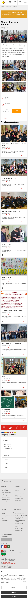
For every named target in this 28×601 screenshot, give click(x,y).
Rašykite (4, 540)
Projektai (3, 518)
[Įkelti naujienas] (9, 2)
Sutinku (14, 596)
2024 (6, 463)
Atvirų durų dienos (6, 244)
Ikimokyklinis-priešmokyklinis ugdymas (21, 489)
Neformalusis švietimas (20, 492)
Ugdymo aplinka (5, 490)
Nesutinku (14, 592)
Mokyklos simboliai (6, 494)
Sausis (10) (7, 455)
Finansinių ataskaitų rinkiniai (8, 515)
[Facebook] (2, 546)
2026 (6, 440)
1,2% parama (4, 522)
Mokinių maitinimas (19, 498)
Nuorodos (17, 512)
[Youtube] (5, 546)
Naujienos (8, 6)
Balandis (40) (8, 448)
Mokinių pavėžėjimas (19, 496)
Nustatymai (14, 588)
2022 (6, 471)
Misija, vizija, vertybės (6, 492)
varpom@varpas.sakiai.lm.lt (9, 563)
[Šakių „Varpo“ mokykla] (3, 2)
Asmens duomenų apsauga (21, 515)
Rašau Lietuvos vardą (7, 277)
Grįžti (5, 119)
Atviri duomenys (18, 530)
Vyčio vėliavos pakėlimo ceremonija (11, 211)
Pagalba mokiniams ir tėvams (19, 494)
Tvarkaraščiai (7, 481)
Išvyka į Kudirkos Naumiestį (9, 178)
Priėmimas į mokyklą (6, 500)
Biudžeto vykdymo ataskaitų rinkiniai (8, 513)
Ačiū (16, 111)
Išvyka (3, 376)
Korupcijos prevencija (19, 525)
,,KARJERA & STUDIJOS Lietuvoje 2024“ (12, 343)
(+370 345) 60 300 (6, 562)
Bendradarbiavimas (6, 499)
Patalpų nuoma (18, 500)
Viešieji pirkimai (5, 520)
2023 (6, 467)
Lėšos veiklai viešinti (6, 516)
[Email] (8, 546)
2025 (6, 459)
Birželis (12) (8, 444)
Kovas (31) (7, 451)
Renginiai (15, 6)
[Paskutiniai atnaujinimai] (15, 2)
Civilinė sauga (18, 526)
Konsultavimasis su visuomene (19, 518)
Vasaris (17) (8, 453)
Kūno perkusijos (6, 409)
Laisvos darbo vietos (19, 513)
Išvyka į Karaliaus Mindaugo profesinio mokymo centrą (14, 144)
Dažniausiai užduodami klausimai (20, 521)
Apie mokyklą (4, 489)
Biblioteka (17, 502)
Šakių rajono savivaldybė (15, 552)
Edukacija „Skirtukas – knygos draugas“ (12, 310)
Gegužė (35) (8, 446)
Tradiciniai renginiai (6, 497)
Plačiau (22, 155)
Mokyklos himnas (5, 495)
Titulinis (2, 6)
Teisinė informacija (19, 528)
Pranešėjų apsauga (19, 523)
